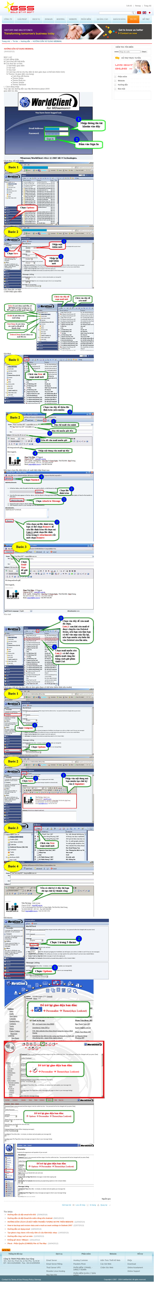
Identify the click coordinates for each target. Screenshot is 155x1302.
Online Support (134, 1271)
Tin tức (133, 19)
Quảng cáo (102, 19)
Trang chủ (147, 6)
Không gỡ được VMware (18, 1240)
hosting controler (80, 1260)
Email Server (51, 1260)
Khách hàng (119, 19)
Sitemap (138, 6)
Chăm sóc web (106, 1268)
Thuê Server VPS (53, 1268)
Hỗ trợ (146, 19)
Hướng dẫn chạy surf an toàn (20, 1236)
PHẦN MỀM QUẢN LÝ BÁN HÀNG (84, 1274)
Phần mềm (86, 19)
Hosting (61, 19)
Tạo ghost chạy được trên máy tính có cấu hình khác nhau (32, 1233)
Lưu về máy (80, 1205)
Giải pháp (22, 19)
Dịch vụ (36, 19)
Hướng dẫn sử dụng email (19, 1229)
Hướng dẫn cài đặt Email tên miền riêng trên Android (30, 1218)
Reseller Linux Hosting (55, 1271)
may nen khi (51, 1275)
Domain (49, 19)
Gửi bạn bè (66, 1205)
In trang (93, 1205)
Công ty (8, 19)
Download (132, 1264)
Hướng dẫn (25, 41)
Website (73, 19)
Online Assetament (135, 1268)
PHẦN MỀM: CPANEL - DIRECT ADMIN (82, 1269)
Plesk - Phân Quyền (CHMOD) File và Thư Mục (27, 1243)
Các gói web (105, 1264)
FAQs (130, 1260)
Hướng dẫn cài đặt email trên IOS (22, 1215)
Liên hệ (129, 6)
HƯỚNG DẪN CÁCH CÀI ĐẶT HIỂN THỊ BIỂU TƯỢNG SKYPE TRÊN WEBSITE (40, 1222)
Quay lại (103, 1205)
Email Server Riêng (54, 1264)
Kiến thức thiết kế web (110, 1260)
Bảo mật (121, 89)
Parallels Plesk (79, 1264)
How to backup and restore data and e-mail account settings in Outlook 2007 (40, 1225)
